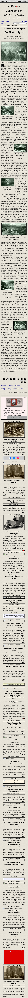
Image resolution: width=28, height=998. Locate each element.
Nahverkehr (14, 687)
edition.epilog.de (5, 21)
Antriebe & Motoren (14, 928)
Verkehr (11, 389)
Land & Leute (20, 388)
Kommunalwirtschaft (14, 464)
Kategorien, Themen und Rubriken (10, 385)
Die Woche (8, 388)
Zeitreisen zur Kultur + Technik (14, 12)
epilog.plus (3, 23)
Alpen (3, 388)
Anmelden (24, 21)
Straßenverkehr (14, 25)
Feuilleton (14, 388)
